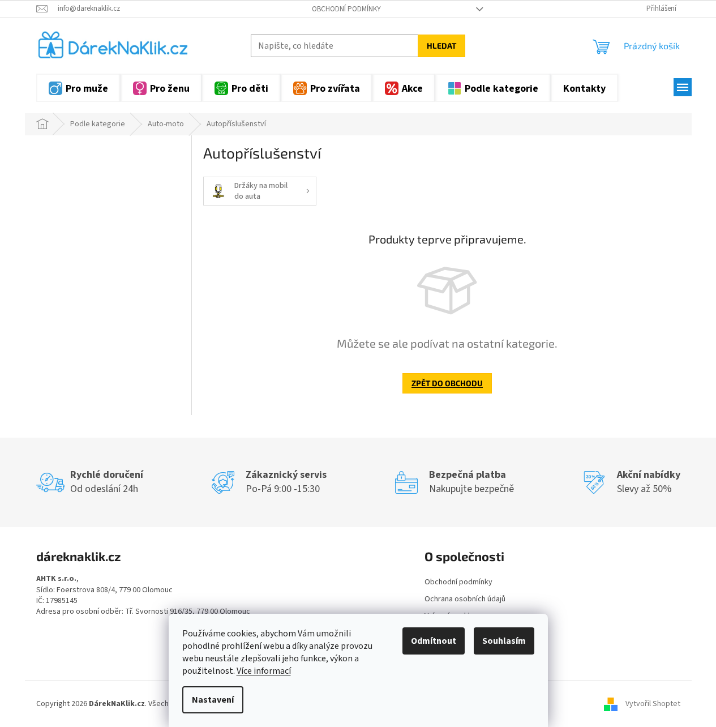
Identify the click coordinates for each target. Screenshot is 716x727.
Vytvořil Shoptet (652, 703)
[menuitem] (78, 88)
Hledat (441, 45)
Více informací (264, 671)
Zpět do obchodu (447, 383)
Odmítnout (433, 641)
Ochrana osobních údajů (465, 599)
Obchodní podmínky (346, 9)
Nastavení (213, 700)
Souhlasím (504, 641)
